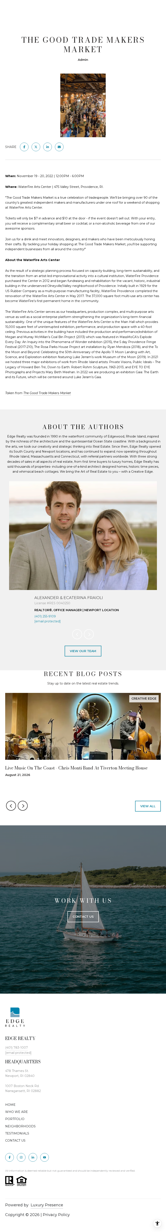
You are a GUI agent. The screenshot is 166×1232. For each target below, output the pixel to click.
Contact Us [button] (83, 917)
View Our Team (83, 651)
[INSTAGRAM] (21, 1157)
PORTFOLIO (14, 1119)
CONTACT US (15, 1140)
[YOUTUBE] (44, 1157)
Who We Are (16, 1112)
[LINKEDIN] (33, 1157)
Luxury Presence (47, 1205)
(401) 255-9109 (45, 616)
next (89, 634)
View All (148, 806)
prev (77, 634)
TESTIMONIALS (17, 1133)
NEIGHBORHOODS (20, 1126)
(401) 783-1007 (16, 1047)
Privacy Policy (56, 1214)
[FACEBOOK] (9, 1157)
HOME (10, 1105)
